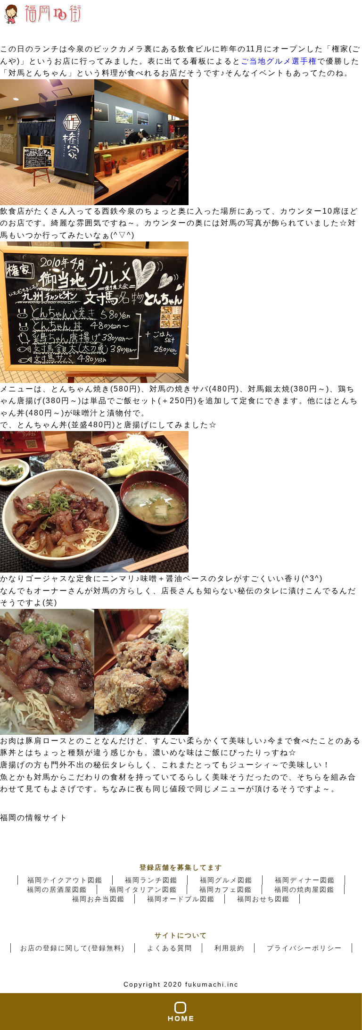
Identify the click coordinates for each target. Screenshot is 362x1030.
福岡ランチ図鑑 (151, 880)
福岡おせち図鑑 (263, 899)
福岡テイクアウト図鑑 (65, 880)
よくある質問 (169, 948)
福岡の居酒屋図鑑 (57, 889)
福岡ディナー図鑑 (305, 880)
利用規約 (229, 948)
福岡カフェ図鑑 (225, 889)
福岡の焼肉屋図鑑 (304, 889)
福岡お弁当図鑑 (98, 899)
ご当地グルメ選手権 (279, 61)
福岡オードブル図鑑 (181, 899)
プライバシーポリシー (304, 948)
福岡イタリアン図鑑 (143, 889)
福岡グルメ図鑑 (226, 880)
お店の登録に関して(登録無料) (72, 948)
